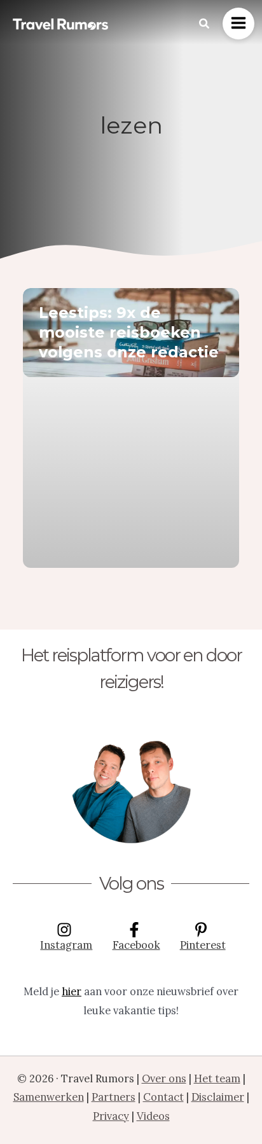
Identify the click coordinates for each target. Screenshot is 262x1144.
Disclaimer (217, 1096)
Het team (217, 1078)
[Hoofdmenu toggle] (238, 23)
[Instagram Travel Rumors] (131, 782)
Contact (163, 1096)
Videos (153, 1115)
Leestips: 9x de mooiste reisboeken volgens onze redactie (129, 332)
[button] (204, 24)
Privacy (111, 1115)
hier (71, 991)
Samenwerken (48, 1096)
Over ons (164, 1078)
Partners (113, 1096)
